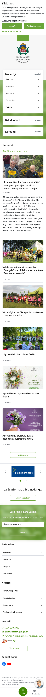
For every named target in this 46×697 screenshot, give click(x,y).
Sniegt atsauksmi (23, 498)
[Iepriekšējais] (5, 471)
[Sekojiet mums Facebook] (4, 664)
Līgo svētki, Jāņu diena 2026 (18, 354)
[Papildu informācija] (14, 641)
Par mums (7, 573)
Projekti (6, 566)
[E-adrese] (7, 641)
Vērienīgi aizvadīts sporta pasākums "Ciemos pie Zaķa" (23, 314)
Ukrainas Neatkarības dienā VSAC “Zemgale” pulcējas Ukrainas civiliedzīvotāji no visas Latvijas (21, 185)
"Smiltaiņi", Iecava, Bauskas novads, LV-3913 (24, 636)
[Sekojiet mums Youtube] (9, 663)
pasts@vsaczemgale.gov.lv (16, 632)
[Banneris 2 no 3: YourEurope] (23, 471)
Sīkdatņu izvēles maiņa (12, 612)
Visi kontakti (15, 648)
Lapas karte (8, 605)
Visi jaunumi (23, 455)
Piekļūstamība (9, 598)
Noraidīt (12, 26)
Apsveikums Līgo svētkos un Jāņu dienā (21, 395)
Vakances (7, 552)
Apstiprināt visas (34, 26)
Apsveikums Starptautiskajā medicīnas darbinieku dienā (18, 437)
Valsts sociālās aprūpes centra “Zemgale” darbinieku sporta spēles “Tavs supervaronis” (23, 270)
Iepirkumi (7, 559)
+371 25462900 (12, 628)
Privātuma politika (10, 591)
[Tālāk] (41, 471)
